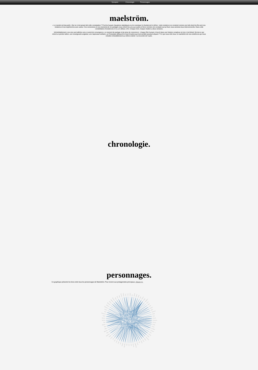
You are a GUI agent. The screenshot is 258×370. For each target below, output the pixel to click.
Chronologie (129, 2)
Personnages (145, 2)
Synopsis (115, 2)
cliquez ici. (139, 282)
